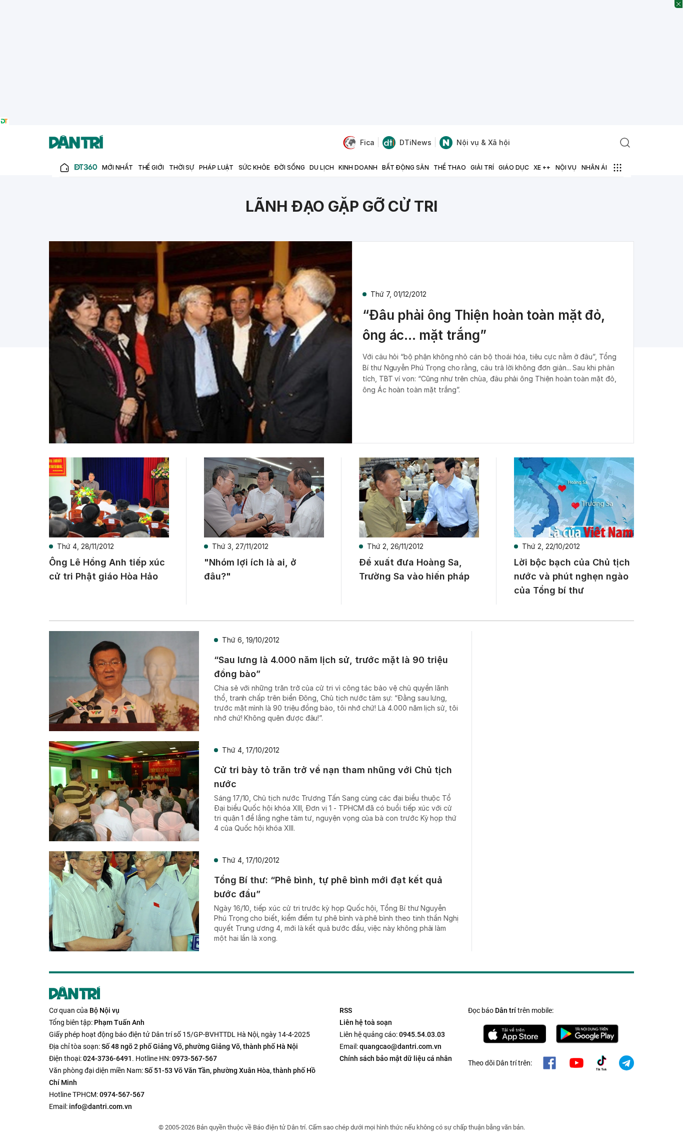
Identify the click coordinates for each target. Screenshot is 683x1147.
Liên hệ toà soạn (366, 1022)
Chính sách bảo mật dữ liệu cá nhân (396, 1058)
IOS (515, 1033)
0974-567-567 (122, 1094)
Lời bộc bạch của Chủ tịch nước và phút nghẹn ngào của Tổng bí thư (572, 576)
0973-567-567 (194, 1058)
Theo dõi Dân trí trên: (500, 1063)
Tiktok (601, 1062)
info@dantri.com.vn (100, 1106)
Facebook (549, 1062)
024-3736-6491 (107, 1058)
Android (587, 1033)
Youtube (576, 1062)
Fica (367, 142)
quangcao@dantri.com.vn (401, 1046)
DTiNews (416, 142)
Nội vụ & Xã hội (483, 142)
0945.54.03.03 (422, 1034)
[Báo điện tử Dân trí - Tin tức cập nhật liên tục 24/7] (76, 143)
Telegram (626, 1062)
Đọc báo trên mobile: (511, 1010)
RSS (346, 1010)
